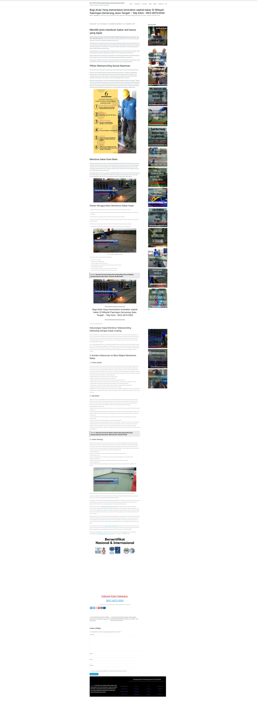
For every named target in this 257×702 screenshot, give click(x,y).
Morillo (92, 685)
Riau (160, 691)
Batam (148, 691)
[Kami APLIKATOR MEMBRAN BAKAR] (157, 177)
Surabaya (148, 688)
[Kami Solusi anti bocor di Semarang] (157, 298)
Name (91, 653)
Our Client (144, 3)
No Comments (93, 23)
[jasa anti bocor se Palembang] (157, 358)
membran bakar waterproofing (111, 525)
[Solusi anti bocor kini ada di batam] (157, 278)
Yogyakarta (136, 694)
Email (91, 659)
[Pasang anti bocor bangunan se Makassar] (157, 257)
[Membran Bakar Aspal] (157, 56)
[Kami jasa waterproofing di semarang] (157, 237)
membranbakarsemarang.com (103, 533)
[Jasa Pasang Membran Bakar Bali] (157, 76)
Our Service (136, 3)
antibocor (125, 532)
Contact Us (161, 3)
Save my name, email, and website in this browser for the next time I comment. (109, 671)
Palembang (160, 686)
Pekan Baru (160, 694)
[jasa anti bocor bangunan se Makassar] (157, 378)
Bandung (136, 688)
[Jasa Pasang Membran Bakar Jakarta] (157, 136)
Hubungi (112, 533)
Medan (148, 694)
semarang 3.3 (104, 23)
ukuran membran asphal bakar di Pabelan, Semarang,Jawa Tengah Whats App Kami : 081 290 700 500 (100, 619)
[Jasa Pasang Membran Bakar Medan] (157, 96)
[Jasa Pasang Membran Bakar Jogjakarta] (157, 217)
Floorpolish (124, 694)
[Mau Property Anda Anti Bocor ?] (157, 318)
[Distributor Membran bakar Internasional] (157, 36)
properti (99, 532)
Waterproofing (128, 82)
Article (150, 3)
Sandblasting (124, 688)
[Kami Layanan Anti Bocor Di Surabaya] (157, 197)
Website (91, 665)
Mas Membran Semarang (115, 23)
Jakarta (136, 686)
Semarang (136, 691)
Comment (92, 634)
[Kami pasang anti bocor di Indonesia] (157, 338)
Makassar (160, 688)
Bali (149, 686)
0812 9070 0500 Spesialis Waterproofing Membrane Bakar (107, 3)
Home (131, 3)
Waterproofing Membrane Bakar (109, 506)
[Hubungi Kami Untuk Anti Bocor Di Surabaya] (157, 116)
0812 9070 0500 (115, 600)
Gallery (154, 3)
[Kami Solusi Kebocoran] (157, 157)
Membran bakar (124, 691)
